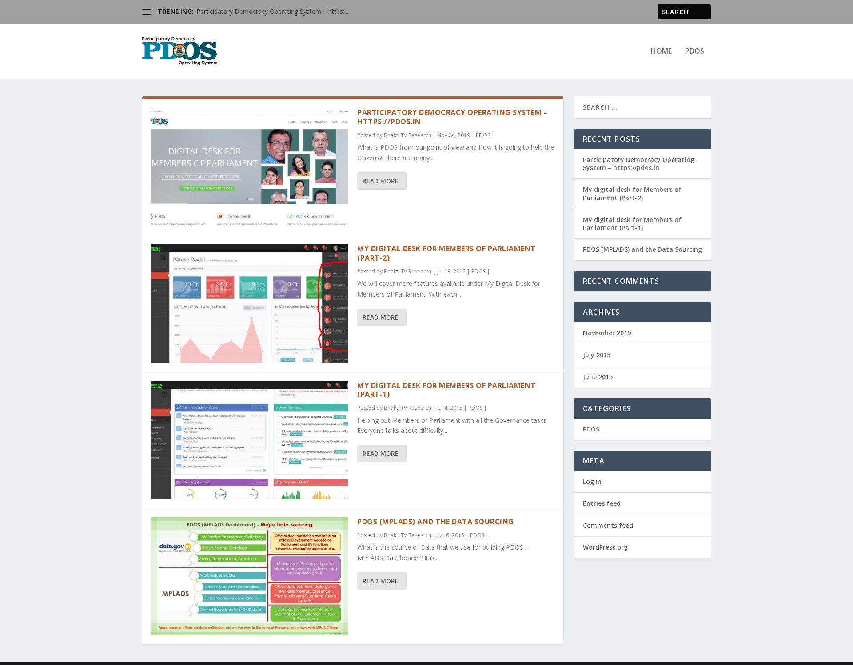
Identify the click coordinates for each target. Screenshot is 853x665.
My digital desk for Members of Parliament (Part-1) (446, 390)
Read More (381, 181)
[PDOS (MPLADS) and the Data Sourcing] (249, 576)
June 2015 (598, 376)
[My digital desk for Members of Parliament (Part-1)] (249, 440)
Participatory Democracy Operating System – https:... (272, 11)
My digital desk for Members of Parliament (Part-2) (446, 253)
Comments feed (608, 525)
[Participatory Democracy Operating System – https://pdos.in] (249, 167)
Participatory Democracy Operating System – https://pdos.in (452, 117)
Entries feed (602, 503)
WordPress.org (605, 547)
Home (661, 52)
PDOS (694, 52)
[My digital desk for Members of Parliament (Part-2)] (249, 303)
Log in (592, 481)
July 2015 (596, 355)
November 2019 (607, 333)
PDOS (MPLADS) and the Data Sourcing (435, 521)
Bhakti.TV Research (407, 135)
